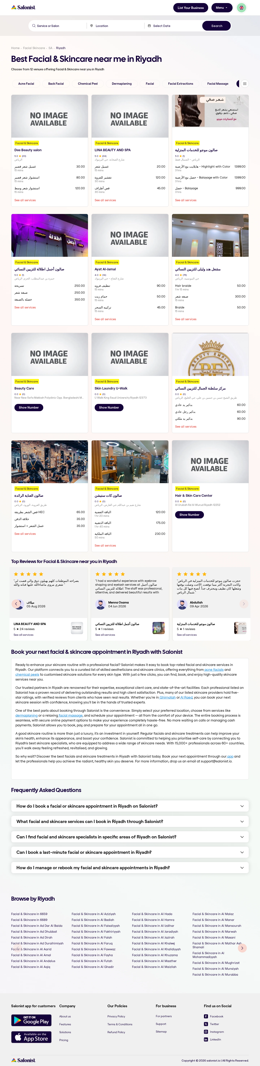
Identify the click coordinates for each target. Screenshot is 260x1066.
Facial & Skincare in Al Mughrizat (216, 963)
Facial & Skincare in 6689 (29, 920)
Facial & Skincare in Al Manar (213, 920)
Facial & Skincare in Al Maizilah (154, 967)
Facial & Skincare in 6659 (29, 914)
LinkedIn (215, 1039)
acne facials (214, 669)
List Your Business (191, 8)
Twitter (214, 1024)
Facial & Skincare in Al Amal (31, 955)
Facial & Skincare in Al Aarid (31, 949)
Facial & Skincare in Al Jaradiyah (155, 931)
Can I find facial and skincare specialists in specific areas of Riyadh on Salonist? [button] (96, 836)
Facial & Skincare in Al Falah (92, 937)
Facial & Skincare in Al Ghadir (93, 967)
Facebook (216, 1016)
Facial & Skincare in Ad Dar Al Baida (36, 926)
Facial (150, 83)
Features (65, 1024)
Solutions (65, 1032)
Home (15, 48)
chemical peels (27, 674)
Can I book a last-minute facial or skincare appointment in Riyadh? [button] (84, 852)
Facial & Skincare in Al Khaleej (153, 943)
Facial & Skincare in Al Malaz (213, 914)
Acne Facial (26, 83)
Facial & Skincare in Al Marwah (215, 931)
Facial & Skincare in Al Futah (92, 961)
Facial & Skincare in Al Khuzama (155, 955)
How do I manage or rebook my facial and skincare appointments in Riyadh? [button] (93, 867)
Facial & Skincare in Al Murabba (215, 974)
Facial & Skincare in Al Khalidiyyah (156, 949)
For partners (164, 1016)
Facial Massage (217, 83)
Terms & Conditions (119, 1024)
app (229, 756)
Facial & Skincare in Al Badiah (93, 920)
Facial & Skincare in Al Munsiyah (216, 969)
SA (50, 48)
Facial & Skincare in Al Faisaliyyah (96, 926)
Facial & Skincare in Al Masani (214, 937)
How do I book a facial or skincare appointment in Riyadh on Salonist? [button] (87, 806)
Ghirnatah (167, 697)
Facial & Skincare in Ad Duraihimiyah (37, 943)
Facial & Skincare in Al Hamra (153, 920)
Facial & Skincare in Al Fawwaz (93, 949)
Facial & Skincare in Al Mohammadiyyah (208, 955)
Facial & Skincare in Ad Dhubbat (34, 931)
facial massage (70, 715)
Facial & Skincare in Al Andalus (33, 961)
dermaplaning (26, 715)
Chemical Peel (88, 83)
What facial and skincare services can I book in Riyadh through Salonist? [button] (89, 821)
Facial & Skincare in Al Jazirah (153, 937)
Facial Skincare (34, 48)
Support (161, 1024)
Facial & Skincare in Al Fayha (92, 955)
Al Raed (186, 697)
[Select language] (241, 7)
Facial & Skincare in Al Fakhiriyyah (96, 931)
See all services (25, 200)
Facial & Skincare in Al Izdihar (153, 926)
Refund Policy (116, 1032)
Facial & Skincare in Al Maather (154, 961)
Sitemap (161, 1031)
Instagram (217, 1032)
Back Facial (56, 83)
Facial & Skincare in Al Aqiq (30, 967)
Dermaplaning (122, 83)
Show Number (29, 407)
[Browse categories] (245, 84)
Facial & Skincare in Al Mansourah (217, 926)
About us (65, 1016)
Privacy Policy (116, 1016)
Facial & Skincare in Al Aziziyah (94, 914)
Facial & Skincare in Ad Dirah (31, 937)
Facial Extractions (180, 83)
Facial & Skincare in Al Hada (152, 914)
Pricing (63, 1040)
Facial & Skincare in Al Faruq (92, 943)
